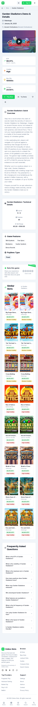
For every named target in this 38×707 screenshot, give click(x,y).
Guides (22, 661)
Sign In (28, 3)
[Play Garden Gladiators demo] (19, 41)
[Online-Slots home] (2, 2)
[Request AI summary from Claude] (6, 670)
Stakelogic (8, 21)
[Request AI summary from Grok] (16, 670)
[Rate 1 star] (23, 271)
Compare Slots (24, 664)
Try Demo (24, 97)
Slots (7, 8)
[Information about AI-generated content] (5, 112)
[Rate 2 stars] (26, 271)
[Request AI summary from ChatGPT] (2, 670)
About (22, 681)
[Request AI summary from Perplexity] (13, 670)
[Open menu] (35, 3)
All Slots (22, 652)
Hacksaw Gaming (6, 681)
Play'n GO (4, 687)
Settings (22, 678)
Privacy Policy (24, 690)
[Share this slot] (5, 102)
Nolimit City (4, 684)
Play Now (10, 97)
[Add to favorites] (33, 97)
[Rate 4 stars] (30, 271)
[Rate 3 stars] (28, 271)
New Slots (23, 655)
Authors (22, 684)
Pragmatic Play (5, 678)
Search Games (24, 667)
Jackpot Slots (24, 658)
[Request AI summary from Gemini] (9, 670)
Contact (22, 687)
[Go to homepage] (2, 8)
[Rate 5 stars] (32, 271)
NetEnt (3, 690)
